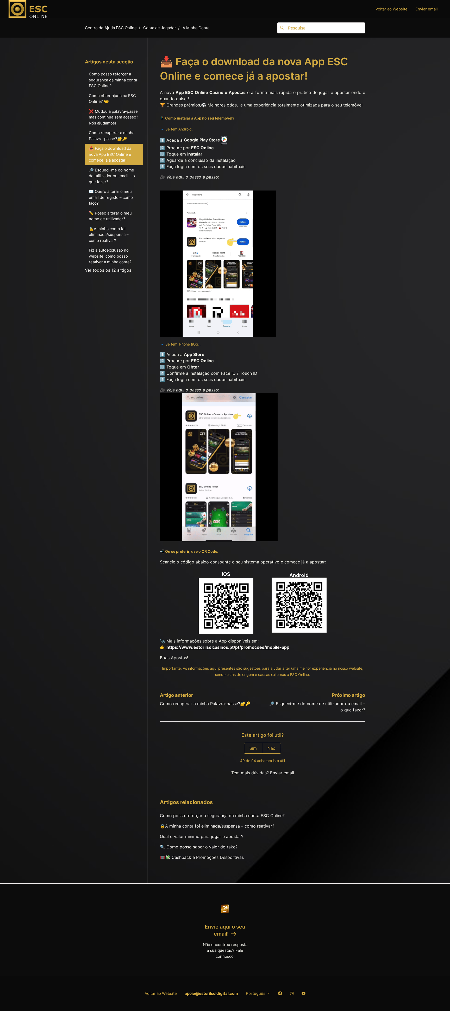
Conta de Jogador (159, 27)
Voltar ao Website (392, 9)
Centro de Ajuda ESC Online (111, 27)
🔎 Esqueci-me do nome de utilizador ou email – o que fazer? (112, 176)
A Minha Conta (196, 27)
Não (271, 748)
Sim (253, 748)
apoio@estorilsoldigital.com (211, 993)
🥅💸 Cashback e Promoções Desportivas (202, 857)
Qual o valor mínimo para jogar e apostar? (201, 836)
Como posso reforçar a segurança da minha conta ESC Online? (222, 815)
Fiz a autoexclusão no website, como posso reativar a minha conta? (110, 256)
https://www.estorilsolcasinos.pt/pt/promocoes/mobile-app (227, 647)
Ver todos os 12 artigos (108, 270)
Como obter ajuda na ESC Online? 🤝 (112, 98)
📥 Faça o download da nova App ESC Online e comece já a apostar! (110, 154)
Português (256, 993)
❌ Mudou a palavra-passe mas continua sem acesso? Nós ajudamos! (113, 117)
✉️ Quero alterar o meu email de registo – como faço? (111, 197)
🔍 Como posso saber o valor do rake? (199, 846)
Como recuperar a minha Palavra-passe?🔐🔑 (205, 703)
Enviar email (426, 9)
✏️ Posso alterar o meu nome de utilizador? (110, 216)
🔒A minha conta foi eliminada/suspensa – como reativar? (217, 826)
